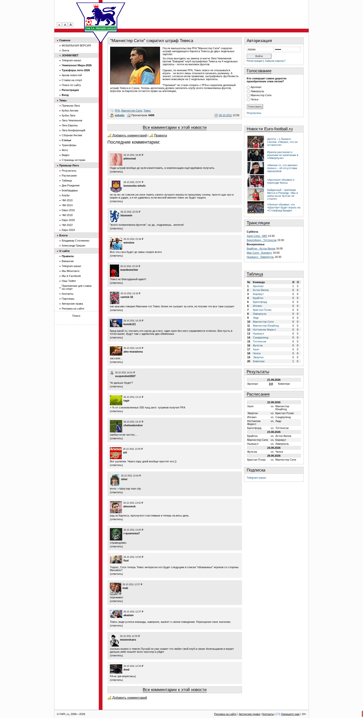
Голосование (259, 70)
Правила (160, 135)
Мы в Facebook (71, 275)
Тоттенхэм (259, 341)
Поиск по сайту (71, 85)
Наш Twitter (69, 280)
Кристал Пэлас (262, 309)
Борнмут (258, 293)
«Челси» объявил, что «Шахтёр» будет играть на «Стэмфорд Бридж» (283, 207)
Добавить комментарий (129, 135)
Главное (64, 40)
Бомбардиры (70, 190)
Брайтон (258, 297)
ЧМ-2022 (67, 225)
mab (125, 587)
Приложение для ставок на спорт (77, 287)
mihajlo (119, 115)
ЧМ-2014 (67, 205)
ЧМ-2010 (67, 200)
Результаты (254, 113)
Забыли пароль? (275, 60)
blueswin (126, 215)
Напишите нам (290, 714)
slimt (124, 479)
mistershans (128, 639)
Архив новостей (72, 75)
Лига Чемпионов (72, 120)
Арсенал (256, 87)
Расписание (258, 394)
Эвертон (258, 357)
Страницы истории (73, 159)
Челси (254, 99)
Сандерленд (260, 337)
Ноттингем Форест (264, 329)
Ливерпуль (257, 91)
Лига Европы (70, 125)
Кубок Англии (70, 110)
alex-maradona (133, 351)
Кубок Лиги (68, 115)
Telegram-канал (256, 477)
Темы (62, 100)
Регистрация (254, 60)
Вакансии (68, 261)
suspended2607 (125, 376)
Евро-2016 (68, 210)
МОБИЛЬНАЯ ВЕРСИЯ (76, 45)
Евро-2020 (68, 220)
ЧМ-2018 (67, 215)
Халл (256, 349)
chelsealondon (133, 425)
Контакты (67, 293)
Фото (65, 150)
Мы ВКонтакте (71, 270)
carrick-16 (127, 296)
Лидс (256, 317)
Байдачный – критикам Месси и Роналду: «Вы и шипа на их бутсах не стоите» (282, 194)
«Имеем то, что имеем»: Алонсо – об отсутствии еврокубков (282, 168)
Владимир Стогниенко (75, 240)
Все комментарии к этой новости (175, 127)
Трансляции (258, 223)
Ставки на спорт (72, 80)
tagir (126, 400)
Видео (65, 155)
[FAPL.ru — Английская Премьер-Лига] (100, 17)
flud (126, 560)
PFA (117, 110)
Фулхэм (258, 345)
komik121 (129, 324)
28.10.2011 (225, 115)
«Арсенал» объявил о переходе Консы (280, 181)
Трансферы (69, 145)
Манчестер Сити (131, 110)
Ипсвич (257, 305)
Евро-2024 (68, 229)
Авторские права (72, 303)
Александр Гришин (73, 245)
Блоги (63, 235)
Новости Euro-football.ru (270, 129)
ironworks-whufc (134, 185)
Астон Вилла (261, 290)
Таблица (255, 274)
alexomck (129, 506)
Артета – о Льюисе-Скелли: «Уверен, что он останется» (282, 141)
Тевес (147, 110)
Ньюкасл (258, 333)
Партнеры (68, 298)
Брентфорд (260, 301)
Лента (65, 50)
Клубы (66, 195)
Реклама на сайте (73, 308)
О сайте (64, 250)
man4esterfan (129, 269)
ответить (116, 171)
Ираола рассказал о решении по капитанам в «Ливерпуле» (282, 155)
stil (125, 452)
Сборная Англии (72, 135)
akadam (128, 615)
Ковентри (258, 361)
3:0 (271, 383)
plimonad (129, 158)
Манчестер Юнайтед (266, 325)
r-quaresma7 (131, 533)
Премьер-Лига (71, 105)
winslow (128, 242)
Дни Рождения (71, 185)
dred (126, 669)
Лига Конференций (73, 130)
